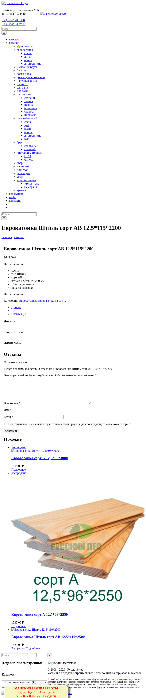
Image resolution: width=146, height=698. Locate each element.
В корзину (18, 648)
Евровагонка (27, 300)
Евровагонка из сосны (52, 300)
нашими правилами (129, 687)
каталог (19, 237)
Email (8, 416)
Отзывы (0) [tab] (18, 314)
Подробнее (18, 469)
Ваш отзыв (12, 403)
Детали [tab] (16, 307)
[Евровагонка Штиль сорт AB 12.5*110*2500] (77, 629)
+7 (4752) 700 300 (13, 20)
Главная (7, 237)
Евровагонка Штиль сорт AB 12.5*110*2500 (48, 637)
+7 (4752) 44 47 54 (13, 24)
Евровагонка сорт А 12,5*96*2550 (39, 614)
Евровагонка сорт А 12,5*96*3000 (39, 458)
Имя (8, 409)
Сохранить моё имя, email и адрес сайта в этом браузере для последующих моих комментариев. (70, 424)
